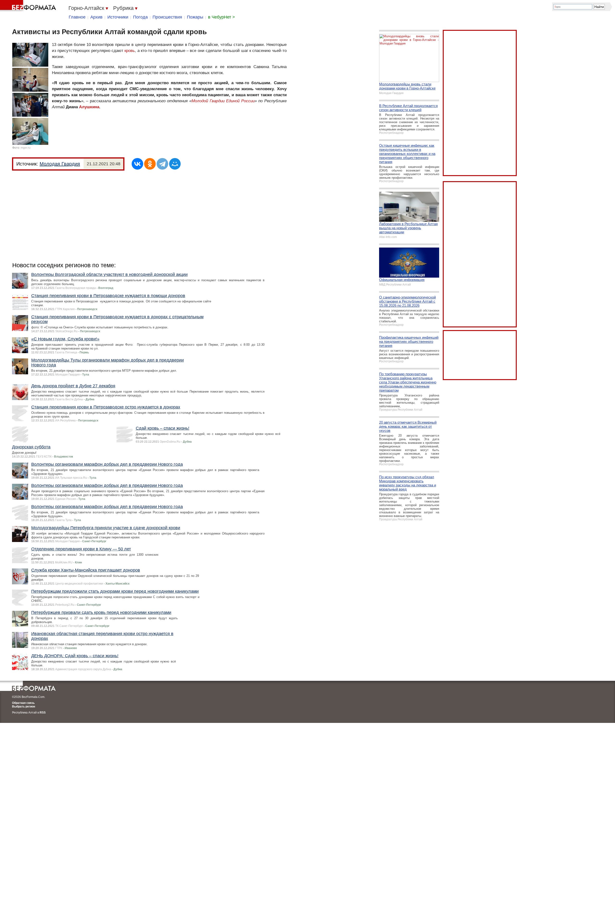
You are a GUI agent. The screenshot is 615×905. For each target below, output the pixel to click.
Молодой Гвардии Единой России (223, 101)
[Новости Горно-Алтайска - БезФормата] (29, 6)
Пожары (195, 17)
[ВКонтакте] (137, 164)
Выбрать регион (23, 706)
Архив (96, 17)
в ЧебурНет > (221, 17)
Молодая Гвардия (60, 163)
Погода (140, 17)
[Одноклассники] (150, 164)
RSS (43, 712)
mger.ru (26, 147)
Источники (117, 17)
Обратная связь (23, 703)
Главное (77, 17)
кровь (129, 50)
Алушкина (89, 107)
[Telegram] (162, 164)
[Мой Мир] (175, 164)
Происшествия (167, 17)
